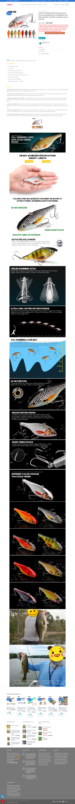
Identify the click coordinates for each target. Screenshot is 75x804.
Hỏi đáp (34, 60)
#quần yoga (48, 759)
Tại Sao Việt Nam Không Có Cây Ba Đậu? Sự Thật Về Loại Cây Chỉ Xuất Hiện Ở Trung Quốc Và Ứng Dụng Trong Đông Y (31, 756)
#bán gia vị (40, 753)
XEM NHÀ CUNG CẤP (14, 796)
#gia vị (40, 757)
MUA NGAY (61, 33)
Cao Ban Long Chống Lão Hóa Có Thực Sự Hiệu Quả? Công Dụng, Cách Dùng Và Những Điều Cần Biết (31, 763)
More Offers (18, 60)
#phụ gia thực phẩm (42, 759)
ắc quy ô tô (46, 764)
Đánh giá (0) (12, 60)
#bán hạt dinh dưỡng (46, 753)
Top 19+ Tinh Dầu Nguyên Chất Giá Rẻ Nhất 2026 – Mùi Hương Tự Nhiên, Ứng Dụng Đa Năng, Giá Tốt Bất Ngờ (31, 770)
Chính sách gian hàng (27, 60)
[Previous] (7, 707)
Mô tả (8, 60)
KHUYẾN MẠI (37, 0)
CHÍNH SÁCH (50, 0)
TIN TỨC (54, 0)
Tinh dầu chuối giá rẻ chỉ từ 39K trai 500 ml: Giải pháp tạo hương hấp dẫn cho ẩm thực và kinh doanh (31, 777)
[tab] (8, 61)
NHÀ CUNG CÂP (43, 0)
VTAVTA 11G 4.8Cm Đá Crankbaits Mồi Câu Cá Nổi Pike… (42, 708)
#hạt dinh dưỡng (44, 757)
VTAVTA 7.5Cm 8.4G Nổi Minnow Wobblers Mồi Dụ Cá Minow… (21, 708)
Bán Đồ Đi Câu (45, 42)
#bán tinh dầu (47, 755)
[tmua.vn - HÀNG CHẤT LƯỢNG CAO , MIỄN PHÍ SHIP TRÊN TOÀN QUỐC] (12, 5)
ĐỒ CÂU (43, 49)
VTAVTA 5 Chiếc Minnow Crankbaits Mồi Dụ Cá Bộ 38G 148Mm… (52, 708)
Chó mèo (46, 762)
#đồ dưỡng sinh (41, 762)
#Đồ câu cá (43, 51)
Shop (33, 0)
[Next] (68, 707)
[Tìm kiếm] (20, 5)
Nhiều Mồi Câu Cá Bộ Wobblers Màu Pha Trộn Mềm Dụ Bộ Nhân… (63, 708)
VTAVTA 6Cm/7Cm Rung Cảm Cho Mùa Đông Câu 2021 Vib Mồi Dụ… (32, 709)
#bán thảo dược (41, 755)
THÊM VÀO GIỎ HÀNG (51, 33)
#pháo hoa (50, 757)
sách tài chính (41, 764)
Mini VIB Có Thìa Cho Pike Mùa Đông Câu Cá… (11, 708)
